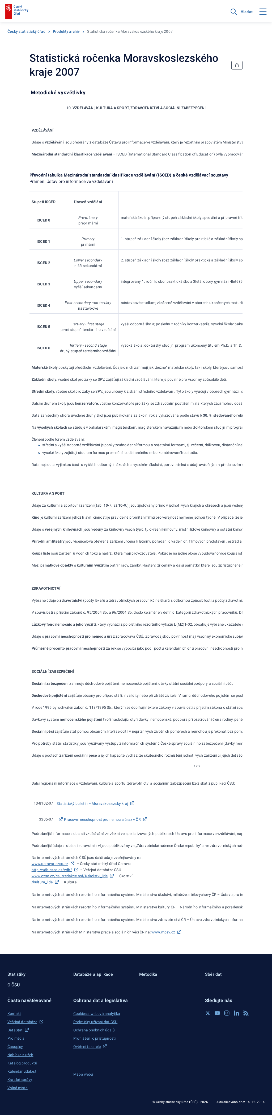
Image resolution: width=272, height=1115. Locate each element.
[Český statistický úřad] (16, 11)
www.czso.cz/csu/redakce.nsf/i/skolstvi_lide (70, 876)
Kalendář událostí (22, 1071)
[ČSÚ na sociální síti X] (207, 1013)
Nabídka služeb (20, 1055)
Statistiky (16, 974)
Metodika (148, 974)
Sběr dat (213, 974)
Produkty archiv (66, 31)
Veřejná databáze (22, 1022)
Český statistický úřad (26, 31)
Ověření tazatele (87, 1046)
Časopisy (15, 1046)
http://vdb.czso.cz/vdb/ (52, 870)
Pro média (16, 1038)
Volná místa (17, 1088)
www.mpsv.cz (163, 932)
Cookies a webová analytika (96, 1013)
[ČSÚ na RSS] (246, 1013)
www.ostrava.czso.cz (50, 864)
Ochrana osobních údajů (94, 1030)
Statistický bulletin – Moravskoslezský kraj (92, 803)
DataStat (15, 1030)
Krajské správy (19, 1079)
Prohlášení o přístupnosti (94, 1038)
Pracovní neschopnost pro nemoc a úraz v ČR (102, 819)
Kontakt (14, 1013)
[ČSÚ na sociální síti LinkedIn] (236, 1013)
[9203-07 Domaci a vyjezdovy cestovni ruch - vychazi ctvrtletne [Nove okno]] (60, 819)
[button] (37, 1000)
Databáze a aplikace (93, 974)
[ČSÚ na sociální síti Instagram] (227, 1013)
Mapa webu (83, 1074)
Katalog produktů (22, 1063)
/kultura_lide (42, 882)
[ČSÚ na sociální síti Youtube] (217, 1013)
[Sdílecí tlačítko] (237, 65)
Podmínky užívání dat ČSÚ (95, 1022)
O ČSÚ (13, 984)
